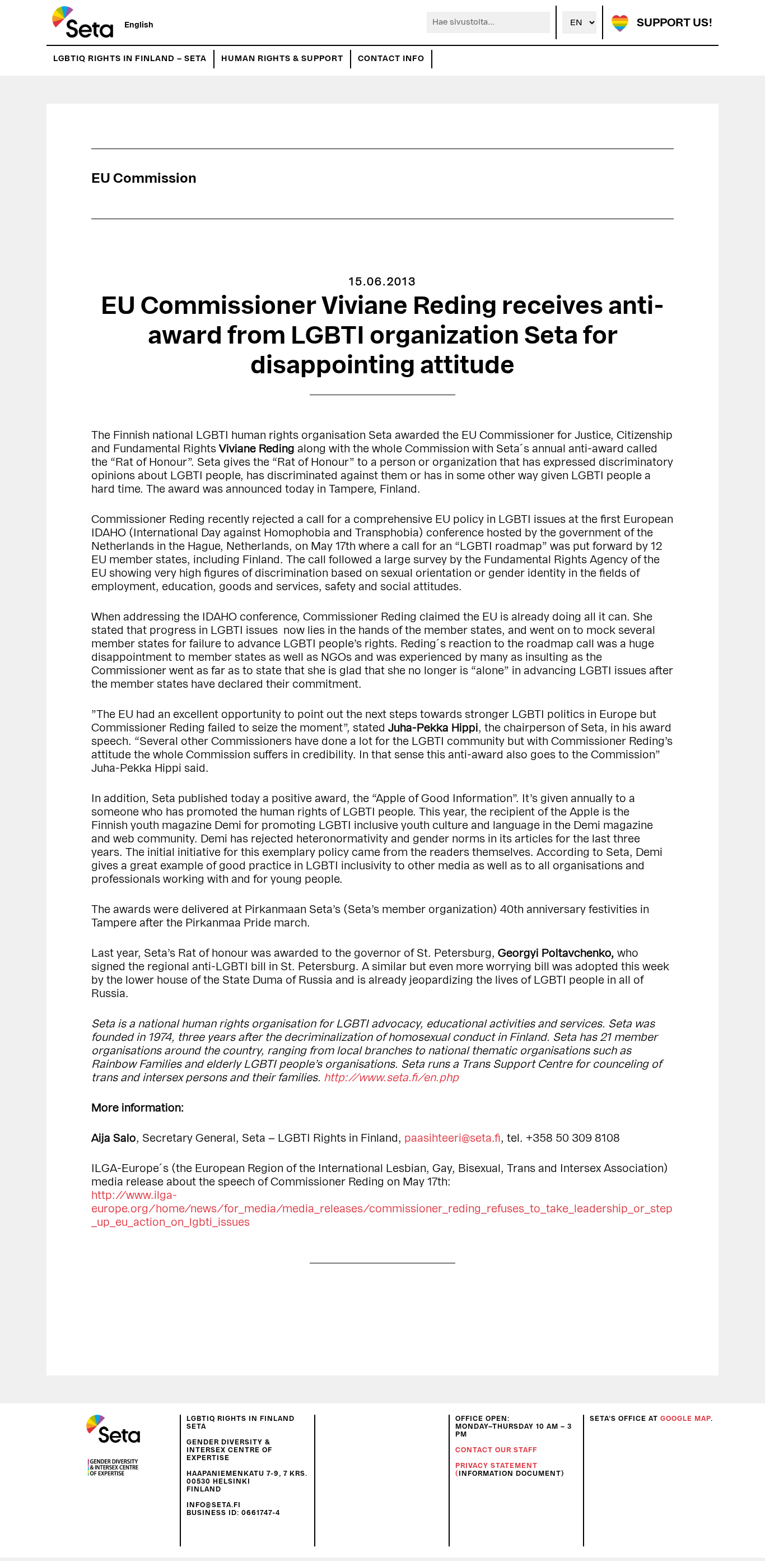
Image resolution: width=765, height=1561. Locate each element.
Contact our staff (496, 1450)
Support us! (675, 23)
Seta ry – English (82, 22)
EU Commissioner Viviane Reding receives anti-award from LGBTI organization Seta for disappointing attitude (382, 336)
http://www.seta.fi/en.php (391, 1077)
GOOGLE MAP (685, 1418)
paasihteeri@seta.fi (452, 1138)
